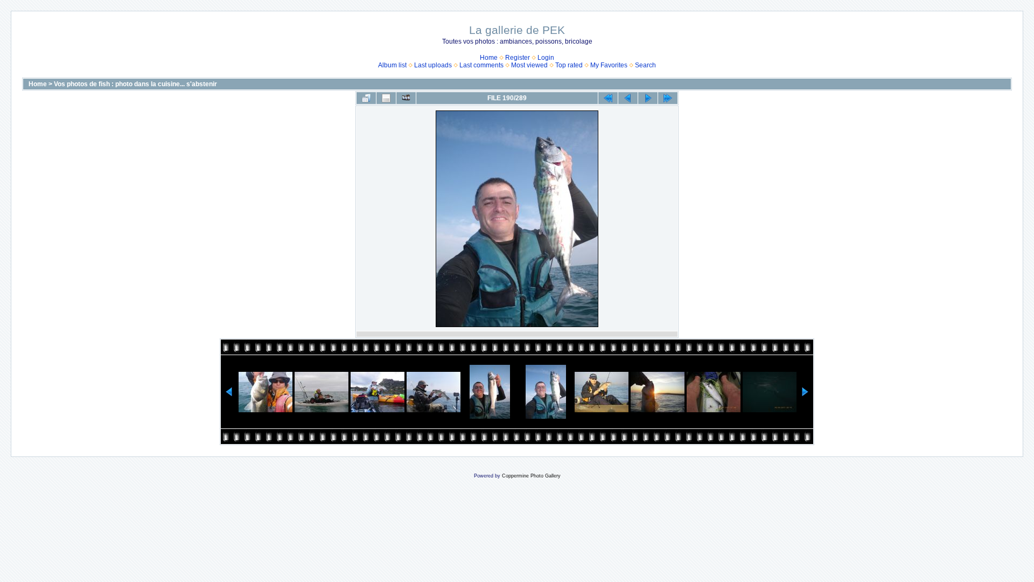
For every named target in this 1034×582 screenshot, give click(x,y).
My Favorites (608, 65)
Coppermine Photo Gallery (531, 476)
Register (517, 57)
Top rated (569, 65)
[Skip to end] (667, 98)
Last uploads (433, 65)
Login (545, 57)
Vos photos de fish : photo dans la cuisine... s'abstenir (135, 84)
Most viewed (529, 65)
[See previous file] (628, 98)
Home (489, 57)
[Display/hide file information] (386, 98)
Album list (392, 65)
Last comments (481, 65)
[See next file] (648, 98)
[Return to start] (608, 98)
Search (645, 65)
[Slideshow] (406, 98)
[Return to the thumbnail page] (366, 98)
